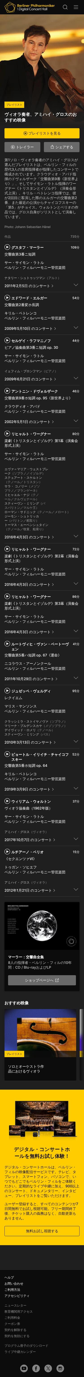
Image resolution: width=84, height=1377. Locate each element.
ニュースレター (15, 1305)
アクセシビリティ (17, 1296)
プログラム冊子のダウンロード (26, 1345)
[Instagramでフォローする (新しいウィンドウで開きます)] (60, 1368)
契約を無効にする (17, 1336)
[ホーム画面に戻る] (29, 7)
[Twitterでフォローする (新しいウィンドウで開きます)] (48, 1368)
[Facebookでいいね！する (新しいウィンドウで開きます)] (36, 1368)
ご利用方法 (12, 1289)
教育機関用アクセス (18, 1311)
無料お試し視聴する (42, 1231)
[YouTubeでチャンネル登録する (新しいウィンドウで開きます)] (24, 1368)
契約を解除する (15, 1330)
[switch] (76, 284)
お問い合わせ (13, 1283)
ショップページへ (39, 980)
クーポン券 (12, 1324)
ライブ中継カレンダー (20, 1352)
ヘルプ (9, 1277)
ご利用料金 (12, 1317)
